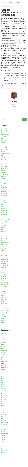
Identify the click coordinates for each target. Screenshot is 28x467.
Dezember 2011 (4, 168)
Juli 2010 (3, 200)
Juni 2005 (3, 316)
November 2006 (4, 284)
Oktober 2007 (4, 263)
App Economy (4, 338)
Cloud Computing (5, 350)
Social (2, 426)
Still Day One (4, 2)
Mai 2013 (3, 142)
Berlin (2, 344)
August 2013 (4, 138)
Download (18, 85)
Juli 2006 (3, 291)
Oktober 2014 (4, 132)
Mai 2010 (3, 204)
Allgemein (3, 335)
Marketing (3, 384)
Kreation (3, 378)
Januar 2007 (4, 280)
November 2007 (4, 261)
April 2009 (3, 229)
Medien (7, 6)
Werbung (3, 452)
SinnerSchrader (4, 424)
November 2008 (4, 238)
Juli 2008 (3, 246)
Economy (3, 365)
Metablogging (4, 390)
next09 (2, 405)
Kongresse (3, 376)
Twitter (2, 445)
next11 (2, 409)
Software (3, 435)
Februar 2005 (4, 324)
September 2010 (5, 197)
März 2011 (3, 185)
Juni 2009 (3, 225)
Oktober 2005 (4, 308)
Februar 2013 (4, 146)
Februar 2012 (4, 166)
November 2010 (4, 193)
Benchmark (4, 342)
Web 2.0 (3, 448)
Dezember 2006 (4, 282)
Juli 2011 (3, 178)
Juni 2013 (3, 140)
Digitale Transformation (6, 355)
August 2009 (4, 221)
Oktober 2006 (4, 286)
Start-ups (3, 437)
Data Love (3, 352)
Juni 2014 (3, 136)
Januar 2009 (4, 235)
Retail (2, 418)
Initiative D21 (21, 25)
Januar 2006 (4, 303)
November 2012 (4, 149)
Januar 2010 (4, 212)
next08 (2, 403)
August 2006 (4, 290)
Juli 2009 (3, 223)
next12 (2, 410)
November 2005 (4, 307)
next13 (2, 412)
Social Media (4, 429)
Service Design (4, 422)
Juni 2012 (3, 159)
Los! (24, 119)
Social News (4, 431)
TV (2, 443)
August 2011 (4, 176)
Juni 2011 (3, 180)
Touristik (3, 441)
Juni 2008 (3, 248)
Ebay (2, 363)
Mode (2, 395)
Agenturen (3, 333)
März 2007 (3, 276)
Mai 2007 (3, 272)
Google (3, 374)
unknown (3, 6)
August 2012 (4, 155)
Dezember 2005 (4, 305)
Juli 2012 (3, 157)
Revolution (3, 420)
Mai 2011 (3, 182)
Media (2, 386)
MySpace (3, 399)
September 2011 (5, 174)
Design (2, 354)
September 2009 (5, 219)
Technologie (4, 439)
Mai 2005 (3, 318)
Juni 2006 (3, 293)
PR (2, 416)
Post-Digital (3, 414)
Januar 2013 (4, 147)
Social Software (4, 433)
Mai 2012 (3, 161)
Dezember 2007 (4, 259)
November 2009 (4, 216)
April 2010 (3, 206)
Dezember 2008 (4, 236)
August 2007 (4, 267)
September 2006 (5, 288)
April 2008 (3, 252)
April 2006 (3, 297)
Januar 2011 (4, 189)
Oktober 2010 (4, 195)
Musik (2, 397)
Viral (2, 446)
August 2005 (4, 312)
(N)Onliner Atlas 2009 (11, 23)
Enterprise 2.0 (4, 367)
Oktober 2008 (4, 240)
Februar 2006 (4, 301)
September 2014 (5, 134)
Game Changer (4, 373)
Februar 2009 (4, 233)
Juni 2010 (3, 202)
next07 (2, 401)
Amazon (3, 337)
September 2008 (5, 242)
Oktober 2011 (4, 172)
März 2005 (3, 322)
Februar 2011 (4, 187)
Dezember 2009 (4, 214)
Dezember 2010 (4, 191)
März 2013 (3, 144)
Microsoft (3, 391)
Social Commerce (5, 427)
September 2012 (5, 153)
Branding (3, 348)
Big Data (3, 346)
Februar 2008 (4, 255)
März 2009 (3, 231)
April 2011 (3, 183)
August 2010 (4, 199)
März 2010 (3, 208)
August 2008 (4, 244)
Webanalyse (4, 450)
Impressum (18, 2)
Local (2, 380)
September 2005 (5, 310)
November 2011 (4, 170)
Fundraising (4, 371)
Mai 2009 (3, 227)
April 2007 (3, 274)
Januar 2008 (4, 257)
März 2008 (3, 254)
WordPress (19, 465)
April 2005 (3, 320)
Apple (2, 340)
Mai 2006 (3, 295)
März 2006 (3, 299)
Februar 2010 (4, 210)
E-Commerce (4, 361)
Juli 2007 (3, 269)
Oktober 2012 (4, 151)
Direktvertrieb (4, 357)
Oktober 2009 (4, 218)
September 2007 (5, 265)
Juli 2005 (3, 314)
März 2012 (3, 164)
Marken (3, 382)
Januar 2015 (4, 128)
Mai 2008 (3, 250)
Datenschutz (12, 2)
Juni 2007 (3, 271)
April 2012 (3, 163)
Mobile (2, 393)
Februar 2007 (4, 278)
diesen (17, 83)
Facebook (3, 369)
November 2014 (4, 130)
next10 (2, 407)
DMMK (3, 359)
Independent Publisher (10, 465)
